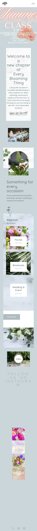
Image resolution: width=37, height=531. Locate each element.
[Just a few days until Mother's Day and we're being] (18, 434)
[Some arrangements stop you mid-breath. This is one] (18, 460)
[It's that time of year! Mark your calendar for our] (18, 473)
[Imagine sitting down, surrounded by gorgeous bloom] (18, 447)
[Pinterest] (24, 528)
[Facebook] (18, 528)
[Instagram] (12, 528)
